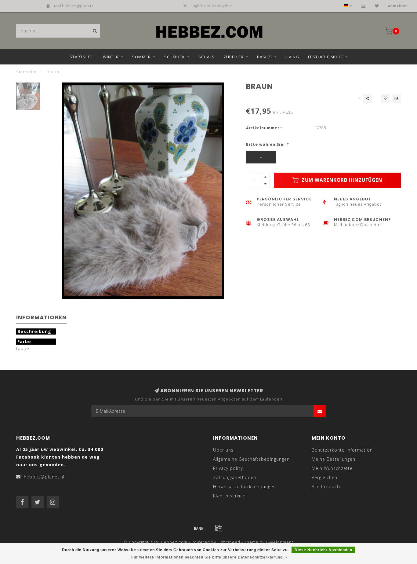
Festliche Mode (325, 57)
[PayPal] (218, 528)
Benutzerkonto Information (342, 450)
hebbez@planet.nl (44, 477)
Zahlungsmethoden (234, 477)
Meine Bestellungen (333, 459)
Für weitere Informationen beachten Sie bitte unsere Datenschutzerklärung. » (209, 557)
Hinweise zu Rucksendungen (244, 486)
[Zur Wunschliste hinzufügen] (385, 98)
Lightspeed (228, 542)
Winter (111, 57)
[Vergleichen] (363, 6)
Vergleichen (324, 477)
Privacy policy (228, 468)
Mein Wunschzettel (333, 468)
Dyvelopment (279, 542)
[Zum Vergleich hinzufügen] (396, 98)
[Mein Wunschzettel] (377, 6)
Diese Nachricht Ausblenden (323, 550)
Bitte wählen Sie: (267, 144)
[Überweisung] (198, 528)
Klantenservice (229, 496)
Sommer (141, 57)
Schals (206, 57)
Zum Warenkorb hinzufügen (341, 180)
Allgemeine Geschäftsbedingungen (251, 459)
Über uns (223, 450)
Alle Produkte (327, 486)
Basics (264, 57)
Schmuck (174, 57)
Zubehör (233, 57)
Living (292, 57)
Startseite (82, 57)
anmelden (398, 6)
